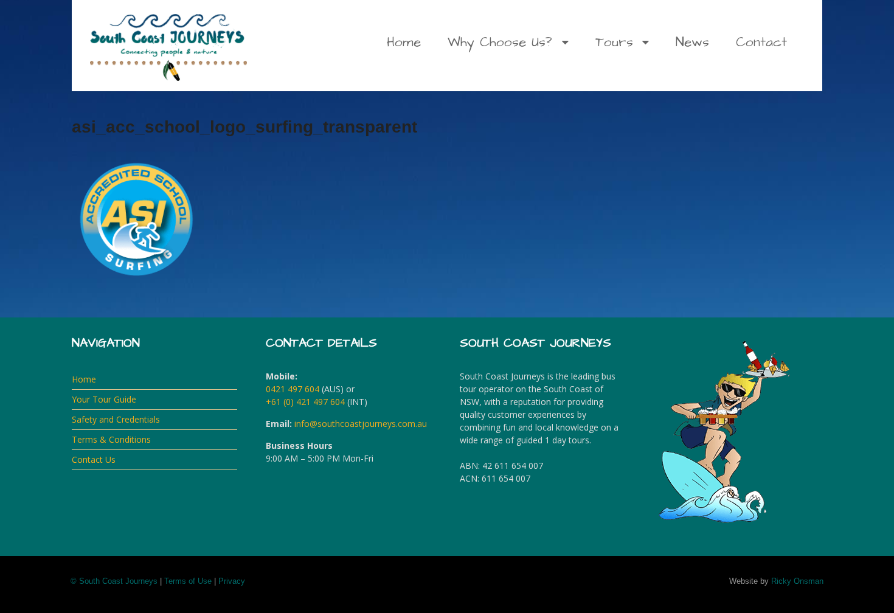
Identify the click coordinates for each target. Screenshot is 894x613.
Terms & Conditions (111, 439)
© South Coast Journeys (114, 581)
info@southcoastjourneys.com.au (360, 423)
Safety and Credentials (116, 419)
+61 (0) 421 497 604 (305, 401)
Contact (761, 42)
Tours (614, 42)
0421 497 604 (292, 389)
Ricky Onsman (797, 581)
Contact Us (94, 459)
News (692, 42)
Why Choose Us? (500, 42)
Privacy (231, 581)
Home (404, 42)
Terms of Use (188, 581)
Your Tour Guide (104, 399)
